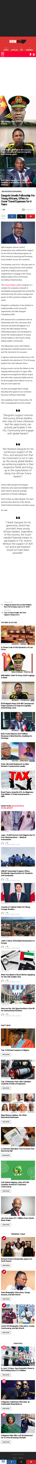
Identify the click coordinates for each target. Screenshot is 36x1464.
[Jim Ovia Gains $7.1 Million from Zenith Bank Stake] (18, 1206)
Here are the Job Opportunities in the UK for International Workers (18, 1009)
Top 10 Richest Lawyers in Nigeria (15, 1050)
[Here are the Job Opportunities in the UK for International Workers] (18, 994)
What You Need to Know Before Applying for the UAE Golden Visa (18, 975)
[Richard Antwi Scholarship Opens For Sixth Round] (18, 1247)
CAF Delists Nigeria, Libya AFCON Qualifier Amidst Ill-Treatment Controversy (15, 1184)
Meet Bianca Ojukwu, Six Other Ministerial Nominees (14, 1116)
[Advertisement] (18, 18)
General (23, 644)
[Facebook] (11, 1462)
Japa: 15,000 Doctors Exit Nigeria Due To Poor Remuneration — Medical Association (18, 837)
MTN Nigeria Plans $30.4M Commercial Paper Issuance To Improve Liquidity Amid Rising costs (17, 705)
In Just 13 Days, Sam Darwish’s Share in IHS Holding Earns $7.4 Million (17, 1369)
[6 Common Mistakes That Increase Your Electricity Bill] (18, 1137)
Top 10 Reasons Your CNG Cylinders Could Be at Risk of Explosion (16, 1082)
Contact (20, 1458)
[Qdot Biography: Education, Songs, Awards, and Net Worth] (18, 1280)
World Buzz (24, 760)
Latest (6, 50)
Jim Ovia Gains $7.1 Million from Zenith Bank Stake (17, 1219)
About (14, 1458)
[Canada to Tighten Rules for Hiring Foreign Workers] (18, 892)
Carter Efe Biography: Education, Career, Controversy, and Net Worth (18, 1327)
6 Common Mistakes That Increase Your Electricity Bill (17, 1150)
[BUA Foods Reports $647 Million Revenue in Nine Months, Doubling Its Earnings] (18, 172)
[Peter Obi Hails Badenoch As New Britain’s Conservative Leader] (18, 752)
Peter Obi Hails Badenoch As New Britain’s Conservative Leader (15, 765)
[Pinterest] (31, 1462)
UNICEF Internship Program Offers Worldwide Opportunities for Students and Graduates (17, 873)
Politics (27, 672)
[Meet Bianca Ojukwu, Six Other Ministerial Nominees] (18, 1103)
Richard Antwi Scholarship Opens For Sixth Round (16, 1260)
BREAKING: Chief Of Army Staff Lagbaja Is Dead (17, 676)
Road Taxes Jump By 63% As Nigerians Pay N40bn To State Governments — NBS (17, 794)
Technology (25, 700)
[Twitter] (21, 1462)
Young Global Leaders (13, 285)
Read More (5, 1054)
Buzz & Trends (17, 672)
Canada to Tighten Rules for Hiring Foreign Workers (15, 908)
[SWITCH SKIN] (30, 54)
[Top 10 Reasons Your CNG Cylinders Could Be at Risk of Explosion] (18, 1069)
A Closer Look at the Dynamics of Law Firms (17, 648)
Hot (21, 50)
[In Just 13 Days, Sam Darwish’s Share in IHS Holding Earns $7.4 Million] (18, 1356)
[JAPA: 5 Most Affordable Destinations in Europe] (18, 926)
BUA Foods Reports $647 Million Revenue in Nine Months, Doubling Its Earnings (16, 736)
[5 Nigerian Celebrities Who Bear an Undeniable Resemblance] (18, 1390)
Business (15, 644)
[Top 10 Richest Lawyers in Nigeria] (18, 1038)
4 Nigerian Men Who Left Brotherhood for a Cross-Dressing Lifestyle (16, 1436)
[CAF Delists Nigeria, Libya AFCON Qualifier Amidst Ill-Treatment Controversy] (18, 1170)
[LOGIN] (34, 54)
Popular (14, 50)
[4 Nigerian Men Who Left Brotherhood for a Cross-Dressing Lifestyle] (18, 1423)
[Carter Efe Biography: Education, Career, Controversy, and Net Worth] (18, 1314)
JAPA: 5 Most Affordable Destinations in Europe (18, 942)
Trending (29, 50)
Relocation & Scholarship (12, 807)
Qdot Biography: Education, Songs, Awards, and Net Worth (15, 1293)
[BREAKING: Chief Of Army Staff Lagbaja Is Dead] (18, 111)
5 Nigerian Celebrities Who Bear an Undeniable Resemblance (15, 1403)
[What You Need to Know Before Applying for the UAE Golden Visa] (18, 960)
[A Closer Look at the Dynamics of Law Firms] (18, 635)
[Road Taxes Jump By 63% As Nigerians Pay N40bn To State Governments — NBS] (18, 780)
